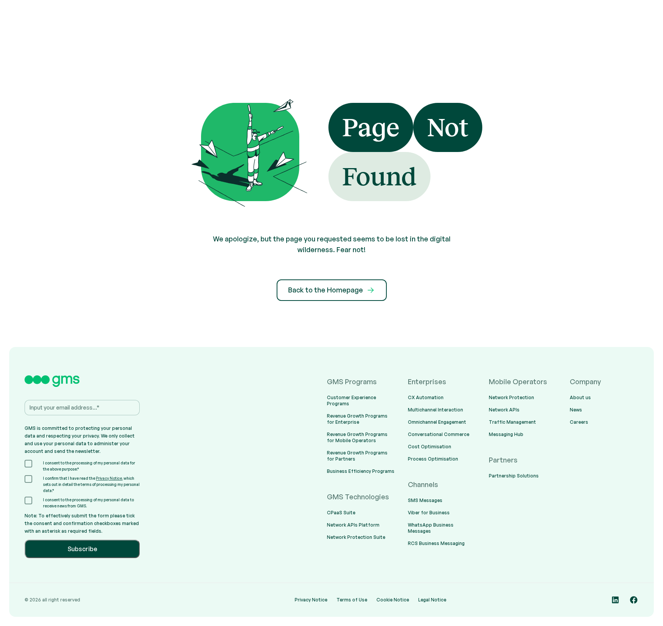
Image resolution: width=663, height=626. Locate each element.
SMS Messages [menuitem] (425, 500)
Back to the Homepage (325, 290)
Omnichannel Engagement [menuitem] (437, 422)
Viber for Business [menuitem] (429, 512)
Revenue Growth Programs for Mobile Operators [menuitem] (357, 437)
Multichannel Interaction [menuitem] (435, 410)
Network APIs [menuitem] (504, 410)
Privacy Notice (109, 478)
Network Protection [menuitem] (511, 397)
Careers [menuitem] (579, 422)
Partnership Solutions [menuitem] (514, 476)
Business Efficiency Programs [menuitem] (360, 471)
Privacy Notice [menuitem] (311, 600)
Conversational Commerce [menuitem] (438, 434)
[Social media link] (615, 600)
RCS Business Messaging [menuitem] (436, 543)
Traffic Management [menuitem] (512, 422)
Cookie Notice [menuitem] (392, 600)
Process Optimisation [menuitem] (433, 459)
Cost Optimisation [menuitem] (429, 446)
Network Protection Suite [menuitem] (356, 537)
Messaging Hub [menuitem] (506, 434)
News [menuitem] (576, 410)
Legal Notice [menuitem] (432, 600)
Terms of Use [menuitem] (351, 600)
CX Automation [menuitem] (426, 397)
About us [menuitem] (580, 397)
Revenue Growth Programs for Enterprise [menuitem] (357, 419)
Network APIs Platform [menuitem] (353, 525)
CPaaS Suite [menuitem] (341, 512)
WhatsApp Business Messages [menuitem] (431, 528)
